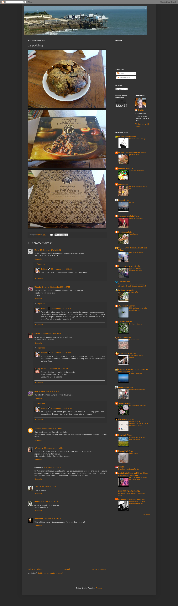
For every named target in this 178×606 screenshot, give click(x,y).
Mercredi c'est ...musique (137, 139)
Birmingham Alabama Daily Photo (131, 499)
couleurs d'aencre (125, 168)
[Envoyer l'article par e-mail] (51, 234)
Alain (36, 487)
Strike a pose (133, 453)
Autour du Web (124, 282)
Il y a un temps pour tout (137, 405)
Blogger (99, 588)
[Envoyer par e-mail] (56, 235)
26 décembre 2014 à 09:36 (49, 391)
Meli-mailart (123, 184)
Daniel (36, 501)
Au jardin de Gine (125, 322)
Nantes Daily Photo (126, 451)
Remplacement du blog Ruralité (128, 469)
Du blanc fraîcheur (135, 324)
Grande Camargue (135, 374)
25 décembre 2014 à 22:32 (50, 250)
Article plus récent (35, 569)
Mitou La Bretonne (41, 287)
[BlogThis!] (58, 235)
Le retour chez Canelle (127, 137)
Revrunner (38, 519)
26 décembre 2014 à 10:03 (61, 408)
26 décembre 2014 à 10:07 (61, 309)
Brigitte (44, 269)
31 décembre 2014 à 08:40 (57, 369)
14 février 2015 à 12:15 (52, 519)
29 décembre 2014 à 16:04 (52, 429)
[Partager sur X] (61, 235)
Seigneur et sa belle (136, 218)
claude (37, 334)
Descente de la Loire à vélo (129, 266)
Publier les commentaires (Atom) (50, 573)
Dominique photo (125, 232)
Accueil (67, 569)
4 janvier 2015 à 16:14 (52, 467)
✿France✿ (38, 448)
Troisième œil (133, 234)
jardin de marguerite (126, 290)
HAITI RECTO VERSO (126, 419)
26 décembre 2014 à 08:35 (51, 334)
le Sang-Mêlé (133, 292)
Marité (36, 250)
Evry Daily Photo (125, 435)
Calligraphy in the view (127, 353)
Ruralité (121, 467)
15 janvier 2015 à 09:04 (48, 487)
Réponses (41, 264)
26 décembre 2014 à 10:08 (61, 269)
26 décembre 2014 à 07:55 (60, 287)
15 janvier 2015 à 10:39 (49, 501)
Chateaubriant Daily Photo (128, 216)
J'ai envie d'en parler (126, 306)
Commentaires (124, 78)
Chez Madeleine (124, 338)
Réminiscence (134, 340)
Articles (121, 73)
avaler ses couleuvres (136, 170)
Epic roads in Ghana (136, 252)
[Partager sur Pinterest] (66, 235)
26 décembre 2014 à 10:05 (61, 353)
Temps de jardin (124, 403)
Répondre (38, 259)
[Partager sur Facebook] (63, 235)
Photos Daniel (123, 200)
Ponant (131, 202)
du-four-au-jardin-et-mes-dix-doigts (132, 153)
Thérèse (37, 429)
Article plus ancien (99, 569)
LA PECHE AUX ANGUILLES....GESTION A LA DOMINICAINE (138, 423)
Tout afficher (146, 514)
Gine (36, 391)
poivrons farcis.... (135, 155)
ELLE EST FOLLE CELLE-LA (129, 491)
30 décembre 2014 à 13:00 (54, 448)
